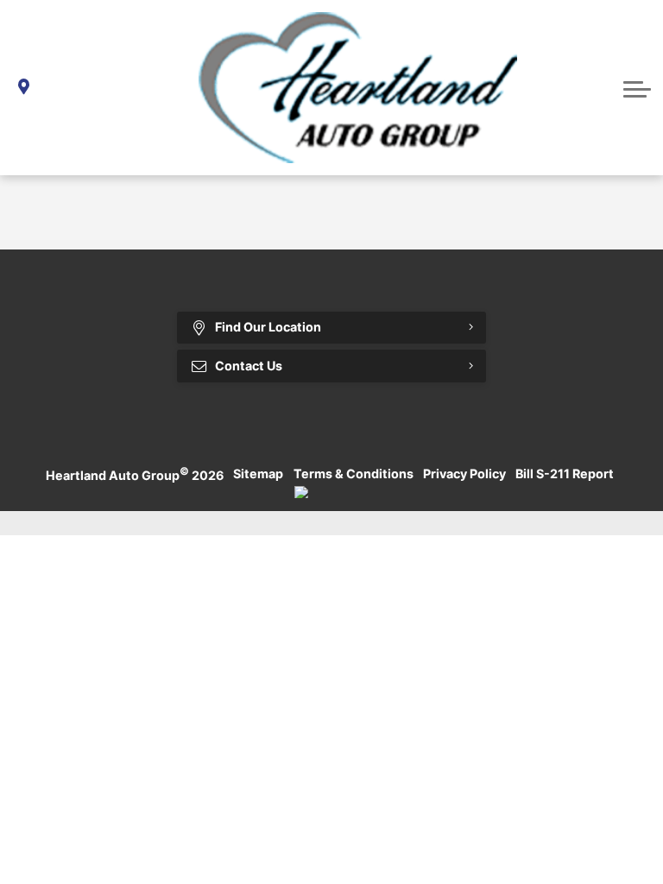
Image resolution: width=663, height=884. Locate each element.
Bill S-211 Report (564, 473)
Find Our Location (268, 326)
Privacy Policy (464, 473)
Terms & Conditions (354, 473)
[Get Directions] (23, 87)
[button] (637, 87)
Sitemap (258, 473)
